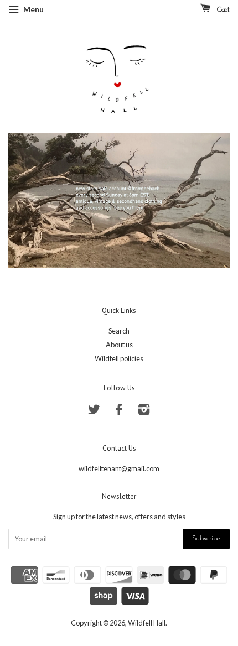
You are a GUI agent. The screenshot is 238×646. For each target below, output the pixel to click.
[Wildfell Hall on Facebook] (119, 411)
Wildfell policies (119, 358)
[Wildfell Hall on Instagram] (144, 411)
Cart (222, 9)
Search (119, 330)
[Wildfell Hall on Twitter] (94, 411)
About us (119, 344)
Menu (33, 9)
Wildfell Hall (146, 622)
